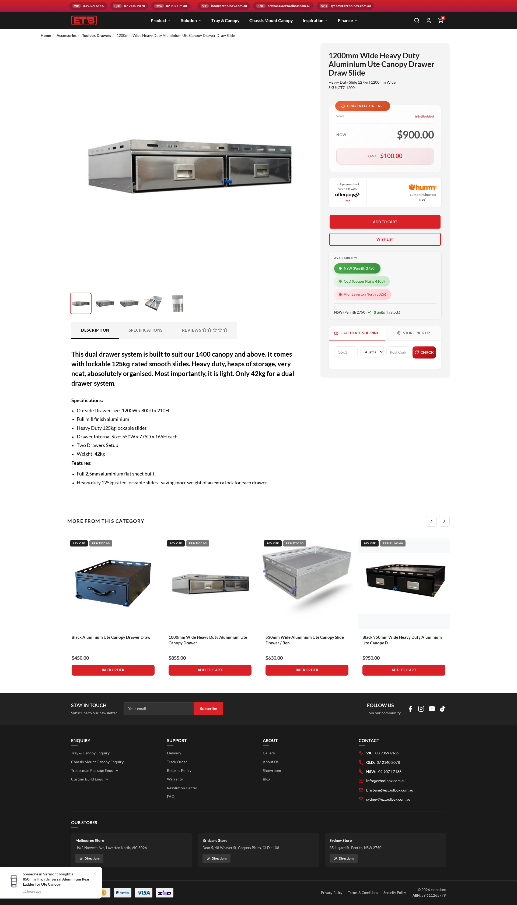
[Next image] (298, 179)
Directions (92, 858)
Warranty (175, 779)
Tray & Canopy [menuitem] (225, 20)
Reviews (192, 330)
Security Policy (394, 892)
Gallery (269, 753)
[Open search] (416, 20)
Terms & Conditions (363, 892)
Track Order (177, 762)
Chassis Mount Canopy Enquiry (97, 762)
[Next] (444, 521)
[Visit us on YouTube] (432, 708)
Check (427, 352)
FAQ (170, 796)
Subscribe (208, 708)
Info (347, 201)
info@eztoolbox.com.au (386, 780)
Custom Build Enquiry (89, 779)
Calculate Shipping (360, 333)
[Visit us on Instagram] (421, 708)
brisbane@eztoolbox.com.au (389, 790)
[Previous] (431, 521)
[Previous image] (78, 179)
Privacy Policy (332, 892)
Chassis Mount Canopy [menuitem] (271, 20)
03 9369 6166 (387, 753)
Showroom (272, 770)
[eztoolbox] (84, 20)
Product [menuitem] (158, 20)
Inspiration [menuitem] (313, 20)
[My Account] (428, 20)
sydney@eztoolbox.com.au (388, 799)
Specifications (146, 330)
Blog (266, 779)
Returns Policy (179, 770)
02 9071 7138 (389, 771)
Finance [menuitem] (345, 20)
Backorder (113, 670)
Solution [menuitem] (189, 20)
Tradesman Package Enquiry (94, 770)
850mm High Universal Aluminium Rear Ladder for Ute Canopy (56, 881)
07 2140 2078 (388, 762)
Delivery (174, 753)
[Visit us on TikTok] (442, 708)
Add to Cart (385, 221)
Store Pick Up (416, 333)
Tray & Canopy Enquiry (90, 753)
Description (95, 330)
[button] (385, 239)
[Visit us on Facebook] (410, 708)
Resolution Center (182, 788)
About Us (270, 762)
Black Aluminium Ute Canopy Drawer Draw (111, 637)
